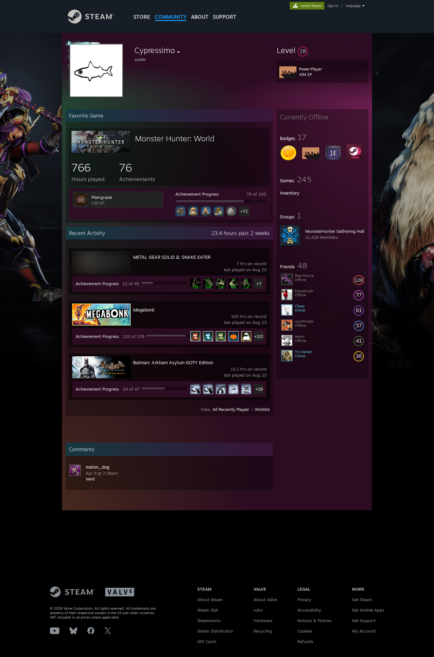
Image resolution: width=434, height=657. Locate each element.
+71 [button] (244, 211)
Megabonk (144, 309)
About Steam (210, 599)
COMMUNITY (170, 17)
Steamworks (209, 620)
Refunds (305, 641)
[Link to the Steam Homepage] (91, 21)
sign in (333, 5)
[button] (322, 50)
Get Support (364, 620)
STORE (141, 17)
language (353, 5)
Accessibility (309, 610)
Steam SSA (207, 610)
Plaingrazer (102, 197)
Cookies (304, 631)
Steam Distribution (215, 631)
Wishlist (262, 409)
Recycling (263, 631)
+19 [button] (259, 389)
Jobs (258, 610)
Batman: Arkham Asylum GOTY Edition (173, 362)
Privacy (304, 599)
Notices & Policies (314, 620)
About (199, 17)
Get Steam (362, 599)
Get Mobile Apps (368, 610)
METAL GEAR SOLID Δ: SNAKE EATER (172, 257)
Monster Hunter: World (174, 138)
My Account (364, 631)
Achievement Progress (197, 194)
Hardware (263, 620)
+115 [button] (259, 336)
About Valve (265, 599)
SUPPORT (224, 17)
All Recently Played (231, 409)
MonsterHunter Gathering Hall (334, 231)
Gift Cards (206, 641)
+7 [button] (258, 283)
